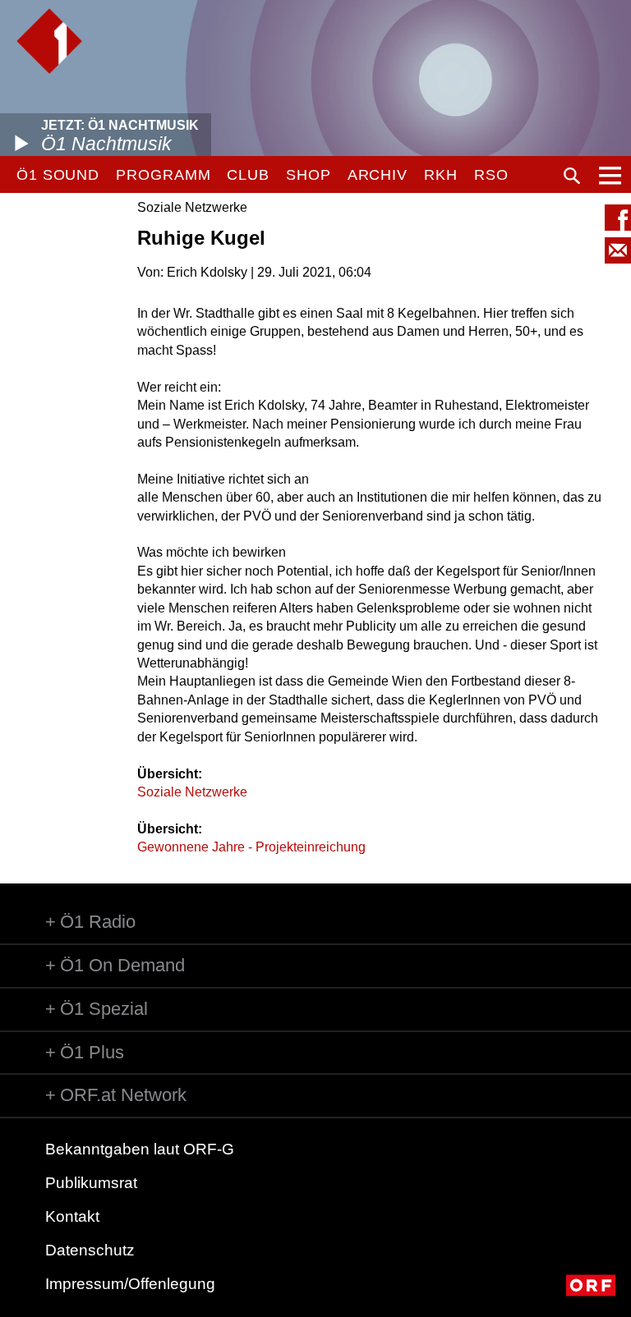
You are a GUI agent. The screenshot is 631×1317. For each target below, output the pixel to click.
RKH (441, 175)
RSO (491, 175)
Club (248, 175)
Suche (572, 175)
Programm (163, 175)
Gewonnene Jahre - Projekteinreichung (251, 847)
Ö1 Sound (57, 175)
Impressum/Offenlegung (130, 1283)
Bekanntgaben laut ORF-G (139, 1149)
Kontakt (72, 1216)
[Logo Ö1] (49, 41)
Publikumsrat (91, 1182)
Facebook (618, 217)
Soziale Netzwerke (192, 792)
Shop (308, 175)
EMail (618, 250)
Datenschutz (90, 1250)
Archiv (378, 175)
